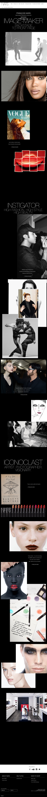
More (42, 3)
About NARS (4, 778)
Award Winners (33, 780)
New (12, 3)
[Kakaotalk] (39, 769)
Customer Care (19, 778)
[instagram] (36, 769)
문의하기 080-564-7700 (41, 789)
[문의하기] (43, 1)
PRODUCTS (15, 3)
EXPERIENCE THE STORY (23, 18)
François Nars (28, 3)
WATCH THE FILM (23, 17)
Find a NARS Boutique (35, 781)
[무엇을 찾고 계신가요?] (2, 5)
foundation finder (36, 3)
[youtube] (33, 769)
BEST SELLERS (21, 3)
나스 (2, 7)
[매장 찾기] (45, 1)
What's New (33, 778)
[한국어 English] (13, 790)
